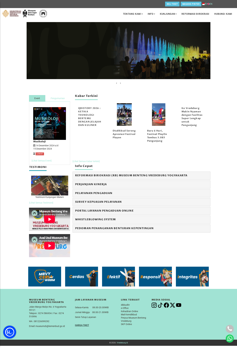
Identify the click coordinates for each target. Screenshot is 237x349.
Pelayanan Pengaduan (93, 193)
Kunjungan (167, 14)
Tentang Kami (132, 14)
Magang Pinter (191, 4)
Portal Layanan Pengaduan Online (104, 211)
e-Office (124, 308)
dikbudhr (125, 305)
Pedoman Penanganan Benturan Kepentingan (114, 228)
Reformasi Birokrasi (195, 14)
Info (150, 14)
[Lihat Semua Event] (42, 160)
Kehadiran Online (129, 311)
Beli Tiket (172, 4)
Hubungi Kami (223, 14)
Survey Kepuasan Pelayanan (98, 202)
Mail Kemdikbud (129, 314)
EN (210, 4)
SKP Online (126, 324)
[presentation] (116, 83)
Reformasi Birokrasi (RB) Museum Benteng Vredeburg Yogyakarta (131, 175)
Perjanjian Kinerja (91, 184)
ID (206, 4)
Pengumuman (58, 98)
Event (37, 98)
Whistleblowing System (95, 219)
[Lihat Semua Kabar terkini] (86, 161)
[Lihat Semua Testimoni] (41, 202)
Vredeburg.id (122, 343)
